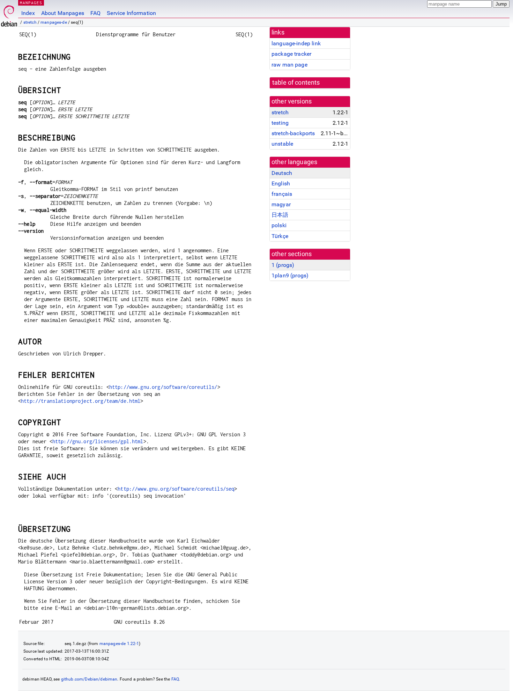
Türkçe (280, 236)
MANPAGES (31, 2)
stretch (30, 22)
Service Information (131, 13)
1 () (283, 265)
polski (279, 225)
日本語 (280, 215)
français (282, 194)
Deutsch (282, 173)
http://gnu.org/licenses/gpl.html (97, 441)
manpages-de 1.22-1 (119, 643)
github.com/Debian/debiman (89, 679)
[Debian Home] (9, 14)
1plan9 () (290, 275)
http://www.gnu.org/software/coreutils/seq (176, 489)
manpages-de (53, 22)
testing (280, 123)
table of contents (296, 82)
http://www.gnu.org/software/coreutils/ (163, 387)
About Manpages (62, 13)
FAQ (95, 13)
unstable (282, 143)
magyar (281, 204)
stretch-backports (293, 133)
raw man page (289, 64)
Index (28, 13)
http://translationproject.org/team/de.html (80, 401)
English (281, 183)
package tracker (291, 54)
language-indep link (296, 43)
